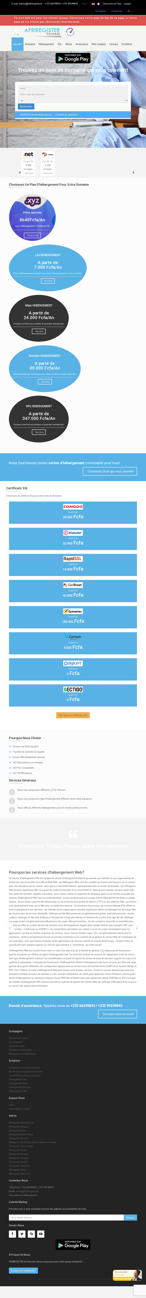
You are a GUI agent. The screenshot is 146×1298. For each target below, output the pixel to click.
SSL (60, 44)
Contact (113, 44)
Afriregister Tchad (17, 1181)
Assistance (82, 44)
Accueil (17, 44)
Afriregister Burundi (18, 1150)
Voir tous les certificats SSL (73, 715)
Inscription (100, 11)
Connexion (116, 11)
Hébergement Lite (18, 1091)
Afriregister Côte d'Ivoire (21, 1157)
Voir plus (48, 281)
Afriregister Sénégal (18, 1169)
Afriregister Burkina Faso (21, 1146)
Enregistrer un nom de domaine (24, 1079)
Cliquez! (130, 1229)
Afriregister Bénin (17, 1142)
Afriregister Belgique (19, 1138)
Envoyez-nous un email (118, 1026)
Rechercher (26, 106)
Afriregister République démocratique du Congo (32, 1154)
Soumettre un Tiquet (19, 1120)
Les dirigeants (15, 1053)
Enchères (127, 44)
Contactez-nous (17, 1057)
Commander (33, 235)
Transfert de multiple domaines (24, 1087)
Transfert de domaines (66, 114)
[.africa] (47, 154)
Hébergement (46, 44)
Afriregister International (21, 1134)
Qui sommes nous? (18, 1049)
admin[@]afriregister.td (30, 3)
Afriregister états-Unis (19, 1185)
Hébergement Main (18, 1095)
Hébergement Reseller (20, 1099)
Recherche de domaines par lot (35, 114)
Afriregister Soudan (18, 1173)
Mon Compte (99, 44)
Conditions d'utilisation (20, 1061)
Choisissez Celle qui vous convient (110, 471)
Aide (11, 1116)
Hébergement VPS (18, 1102)
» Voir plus (28, 173)
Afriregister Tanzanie (19, 1177)
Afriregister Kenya (17, 1161)
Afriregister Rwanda (18, 1165)
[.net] (28, 154)
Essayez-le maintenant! (23, 1282)
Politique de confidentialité (22, 1065)
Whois (68, 44)
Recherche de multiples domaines (26, 1083)
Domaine (30, 44)
